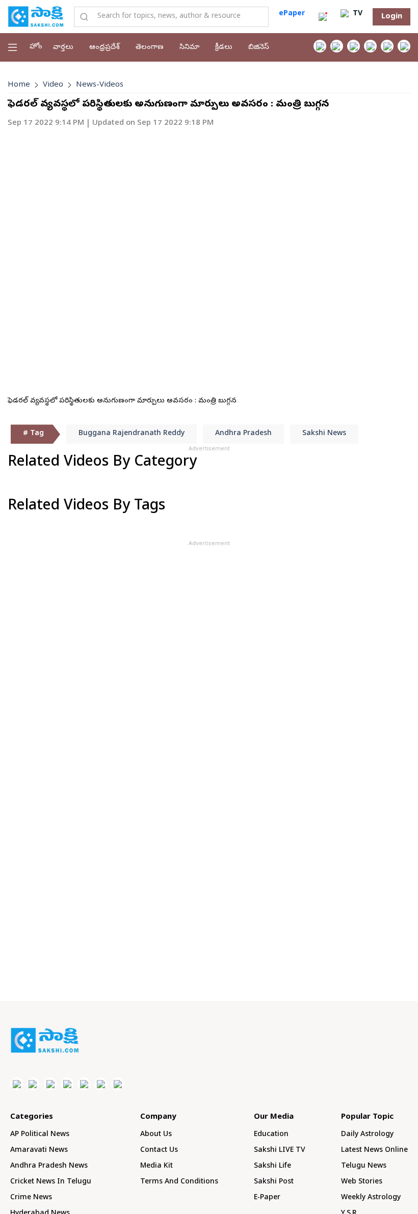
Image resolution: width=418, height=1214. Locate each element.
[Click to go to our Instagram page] (370, 46)
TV (356, 14)
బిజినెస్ (258, 47)
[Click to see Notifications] (322, 16)
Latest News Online (374, 1150)
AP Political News (39, 1135)
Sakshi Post (274, 1182)
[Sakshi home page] (44, 1040)
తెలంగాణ (150, 47)
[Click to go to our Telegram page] (100, 1083)
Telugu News (363, 1166)
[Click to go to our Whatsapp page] (336, 46)
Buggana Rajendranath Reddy (132, 434)
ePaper (292, 14)
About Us (156, 1135)
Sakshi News (324, 434)
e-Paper (267, 1198)
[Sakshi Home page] (36, 16)
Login (391, 17)
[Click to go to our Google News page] (404, 46)
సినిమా (189, 47)
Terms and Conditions (179, 1182)
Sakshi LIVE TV (279, 1150)
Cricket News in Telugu (50, 1182)
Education (271, 1135)
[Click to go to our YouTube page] (387, 46)
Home (19, 85)
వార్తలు (63, 47)
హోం (36, 47)
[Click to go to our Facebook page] (320, 46)
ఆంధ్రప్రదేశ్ (104, 47)
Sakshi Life (272, 1166)
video (53, 85)
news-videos (99, 85)
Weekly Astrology (371, 1198)
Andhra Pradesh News (49, 1166)
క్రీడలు (223, 47)
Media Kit (156, 1166)
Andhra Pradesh (243, 434)
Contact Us (159, 1150)
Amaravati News (39, 1150)
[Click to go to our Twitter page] (353, 46)
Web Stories (361, 1182)
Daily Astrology (367, 1135)
